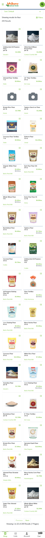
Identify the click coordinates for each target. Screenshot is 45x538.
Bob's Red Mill (7, 174)
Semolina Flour (8, 384)
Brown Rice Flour (9, 108)
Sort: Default (9, 11)
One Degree (28, 449)
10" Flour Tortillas (30, 79)
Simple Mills (7, 480)
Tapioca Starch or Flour (32, 108)
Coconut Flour (8, 260)
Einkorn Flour (28, 137)
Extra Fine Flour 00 (30, 198)
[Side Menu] (3, 4)
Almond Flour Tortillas (10, 79)
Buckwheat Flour (9, 228)
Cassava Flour (8, 354)
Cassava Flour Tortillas (11, 137)
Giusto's (5, 54)
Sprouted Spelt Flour (31, 444)
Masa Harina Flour (30, 323)
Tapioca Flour (28, 228)
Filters (40, 17)
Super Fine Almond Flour (9, 505)
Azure (5, 113)
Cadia (5, 265)
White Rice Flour (29, 354)
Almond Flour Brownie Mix (10, 474)
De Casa (27, 84)
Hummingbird (28, 478)
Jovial (26, 142)
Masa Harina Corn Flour (32, 473)
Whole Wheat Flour (9, 198)
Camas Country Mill (30, 54)
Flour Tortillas (28, 292)
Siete (4, 84)
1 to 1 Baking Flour (9, 323)
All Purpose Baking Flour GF (9, 293)
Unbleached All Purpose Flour (11, 48)
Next (27, 520)
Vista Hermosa (29, 299)
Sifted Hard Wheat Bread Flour (30, 48)
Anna (26, 203)
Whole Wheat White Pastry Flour (30, 505)
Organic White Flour (10, 167)
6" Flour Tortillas (29, 415)
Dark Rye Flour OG (30, 167)
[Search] (42, 4)
